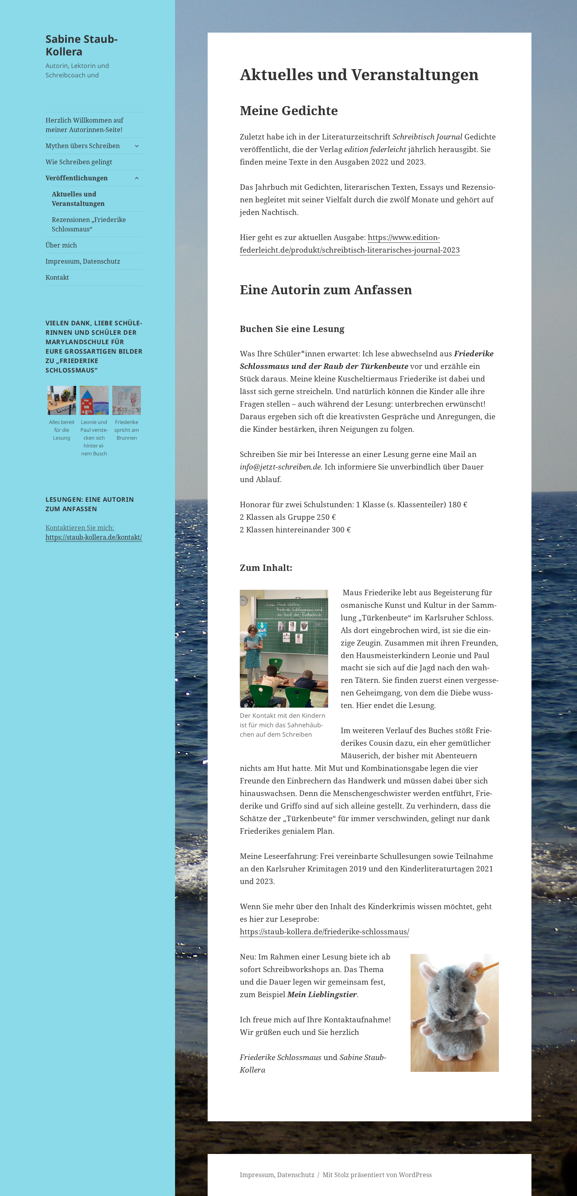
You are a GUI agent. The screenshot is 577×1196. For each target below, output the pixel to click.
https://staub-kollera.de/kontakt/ (94, 537)
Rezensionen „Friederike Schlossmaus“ (89, 224)
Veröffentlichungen (77, 178)
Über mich (61, 245)
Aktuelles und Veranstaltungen (78, 199)
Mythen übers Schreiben (83, 145)
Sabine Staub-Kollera (82, 45)
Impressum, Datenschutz (83, 261)
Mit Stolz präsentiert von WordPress (377, 1174)
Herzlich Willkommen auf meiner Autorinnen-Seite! (84, 125)
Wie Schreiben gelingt (79, 162)
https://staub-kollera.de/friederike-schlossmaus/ (324, 931)
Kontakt (57, 277)
